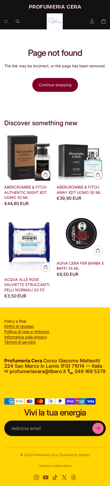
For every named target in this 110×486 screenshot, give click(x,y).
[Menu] (6, 21)
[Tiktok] (55, 477)
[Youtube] (45, 477)
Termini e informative (55, 466)
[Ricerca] (17, 21)
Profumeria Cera (45, 455)
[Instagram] (36, 477)
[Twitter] (64, 477)
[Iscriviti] (98, 428)
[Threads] (73, 477)
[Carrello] (103, 21)
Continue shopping (55, 85)
